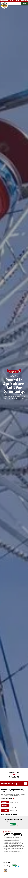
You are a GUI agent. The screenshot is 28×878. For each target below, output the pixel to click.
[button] (24, 3)
